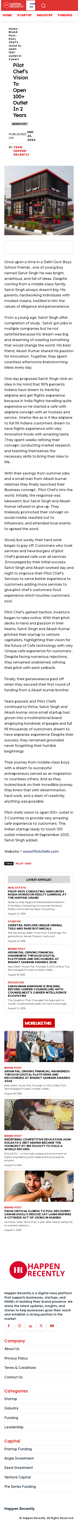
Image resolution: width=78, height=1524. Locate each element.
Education (16, 982)
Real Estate (17, 887)
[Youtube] (52, 1326)
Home (13, 28)
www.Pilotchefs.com (41, 851)
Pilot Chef (23, 863)
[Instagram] (19, 1326)
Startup (14, 921)
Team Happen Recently (21, 150)
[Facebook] (12, 247)
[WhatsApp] (42, 247)
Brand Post (13, 33)
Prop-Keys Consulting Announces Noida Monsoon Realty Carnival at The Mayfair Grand (37, 895)
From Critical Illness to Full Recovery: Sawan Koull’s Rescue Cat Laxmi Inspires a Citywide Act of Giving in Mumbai (37, 1214)
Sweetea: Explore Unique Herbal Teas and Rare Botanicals (35, 926)
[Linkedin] (30, 1326)
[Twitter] (22, 247)
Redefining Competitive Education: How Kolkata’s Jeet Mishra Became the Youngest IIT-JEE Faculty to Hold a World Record (37, 1144)
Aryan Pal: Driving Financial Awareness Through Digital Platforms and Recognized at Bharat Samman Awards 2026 (33, 957)
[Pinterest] (32, 247)
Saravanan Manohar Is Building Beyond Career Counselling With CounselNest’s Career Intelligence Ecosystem (37, 991)
